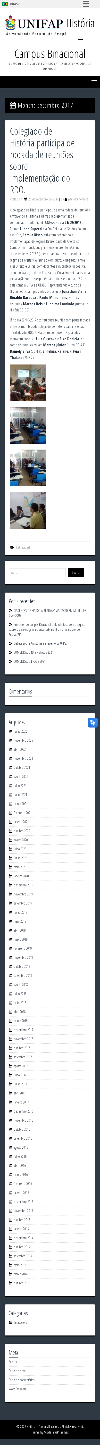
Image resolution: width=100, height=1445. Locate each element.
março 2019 (21, 939)
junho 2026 (20, 731)
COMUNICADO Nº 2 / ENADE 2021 (33, 652)
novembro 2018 (23, 957)
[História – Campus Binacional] (35, 25)
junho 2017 (20, 1084)
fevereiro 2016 (23, 1183)
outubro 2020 (22, 830)
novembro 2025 (23, 740)
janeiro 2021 (21, 821)
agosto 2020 (21, 840)
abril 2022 (20, 749)
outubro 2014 (22, 1247)
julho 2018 (20, 993)
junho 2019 (20, 912)
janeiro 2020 (21, 876)
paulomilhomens (78, 199)
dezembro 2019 (23, 885)
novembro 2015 (23, 1210)
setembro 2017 (23, 1057)
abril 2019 (20, 930)
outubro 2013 (22, 1283)
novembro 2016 (23, 1120)
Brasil (15, 4)
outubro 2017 (22, 1048)
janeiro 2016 (21, 1192)
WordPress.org (17, 1389)
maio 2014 (20, 1265)
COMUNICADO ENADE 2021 (30, 661)
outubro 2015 (22, 1219)
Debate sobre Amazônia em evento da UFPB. (40, 643)
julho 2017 (20, 1075)
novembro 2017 (23, 1039)
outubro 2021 (22, 767)
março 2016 (21, 1174)
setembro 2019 (23, 903)
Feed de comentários (21, 1380)
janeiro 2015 (21, 1228)
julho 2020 (20, 849)
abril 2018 (20, 1011)
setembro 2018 (23, 975)
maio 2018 (20, 1002)
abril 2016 (20, 1165)
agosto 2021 (21, 776)
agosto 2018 (21, 984)
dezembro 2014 (23, 1237)
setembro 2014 (23, 1256)
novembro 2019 (23, 894)
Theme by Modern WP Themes (49, 1432)
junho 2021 (20, 794)
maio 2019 (20, 921)
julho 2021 (20, 785)
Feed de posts (17, 1370)
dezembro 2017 (23, 1029)
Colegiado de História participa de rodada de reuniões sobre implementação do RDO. (42, 160)
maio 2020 (20, 867)
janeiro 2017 (21, 1102)
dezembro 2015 (23, 1201)
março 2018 (21, 1020)
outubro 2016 (22, 1129)
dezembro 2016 (23, 1111)
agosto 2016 (21, 1147)
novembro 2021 (23, 758)
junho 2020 (20, 858)
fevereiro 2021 (23, 812)
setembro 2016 (23, 1138)
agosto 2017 (21, 1066)
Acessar (13, 1361)
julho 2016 (20, 1156)
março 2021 (21, 803)
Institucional (23, 547)
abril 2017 (20, 1093)
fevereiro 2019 (23, 948)
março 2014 (21, 1274)
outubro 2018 (22, 966)
